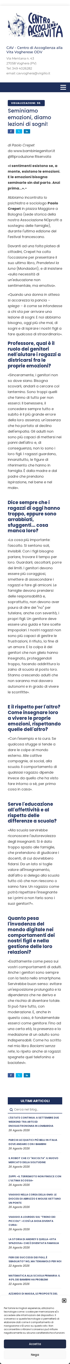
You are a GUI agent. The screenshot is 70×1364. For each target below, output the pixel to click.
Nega (35, 1355)
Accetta (35, 1344)
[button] (64, 1301)
